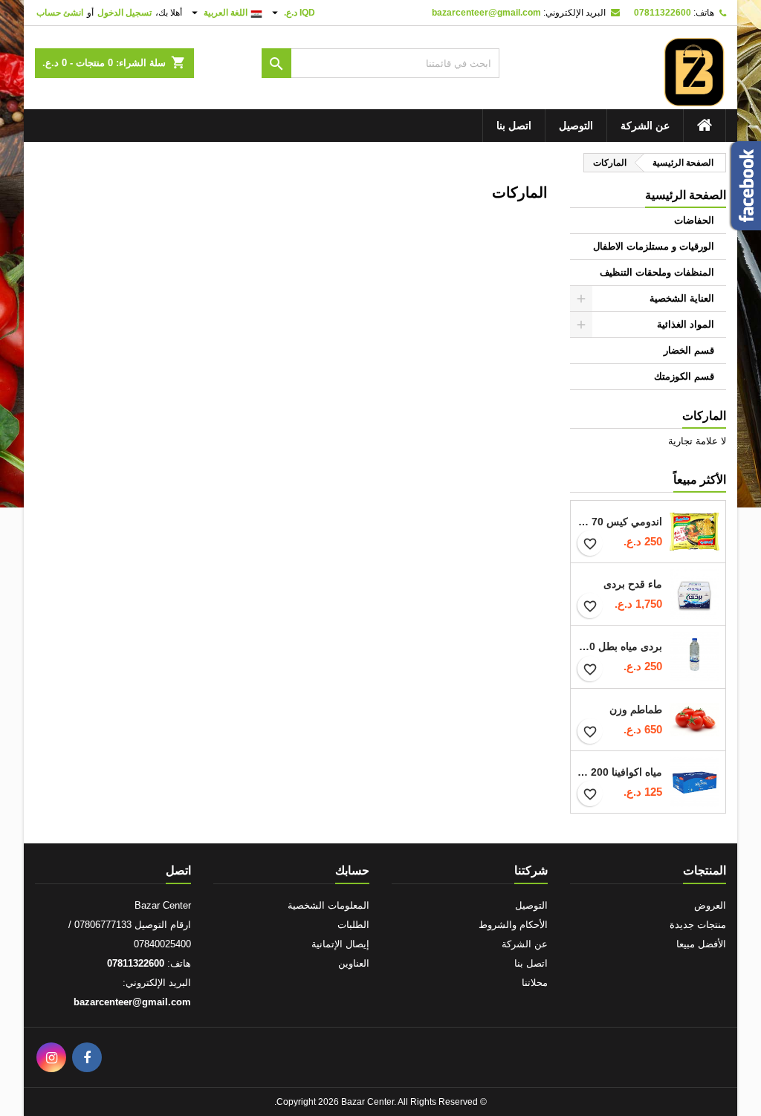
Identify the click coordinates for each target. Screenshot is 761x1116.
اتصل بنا (513, 126)
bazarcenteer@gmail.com (486, 12)
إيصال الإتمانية (340, 944)
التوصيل (576, 126)
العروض (710, 905)
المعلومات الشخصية (328, 905)
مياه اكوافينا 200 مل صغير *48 (619, 772)
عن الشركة (645, 126)
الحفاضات (694, 220)
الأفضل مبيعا (701, 944)
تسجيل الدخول (124, 12)
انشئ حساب (59, 12)
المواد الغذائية (685, 324)
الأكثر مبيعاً (699, 479)
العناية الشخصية (682, 298)
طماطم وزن (635, 710)
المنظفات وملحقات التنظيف (657, 272)
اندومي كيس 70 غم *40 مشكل (619, 522)
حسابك (352, 870)
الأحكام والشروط (513, 924)
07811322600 (662, 12)
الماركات (704, 415)
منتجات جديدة (698, 924)
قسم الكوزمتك (684, 376)
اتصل (178, 870)
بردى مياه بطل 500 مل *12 (619, 646)
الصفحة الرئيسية (685, 195)
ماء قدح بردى (632, 584)
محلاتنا (535, 982)
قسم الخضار (689, 350)
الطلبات (353, 924)
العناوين (353, 963)
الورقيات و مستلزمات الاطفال (653, 246)
